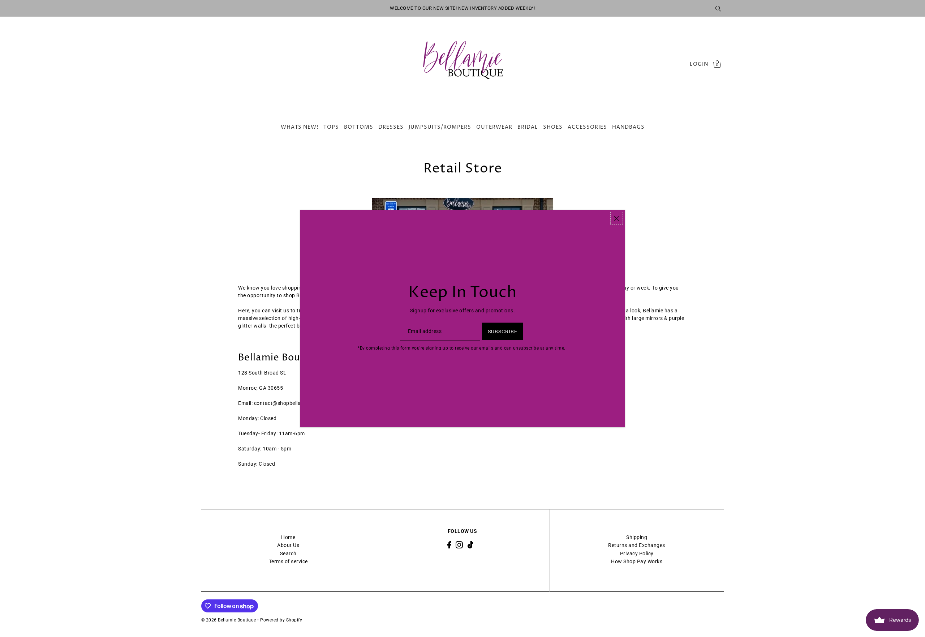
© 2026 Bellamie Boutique (228, 620)
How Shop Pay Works (636, 561)
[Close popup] (616, 218)
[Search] (718, 8)
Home (288, 537)
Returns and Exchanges (636, 545)
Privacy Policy (637, 553)
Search (288, 553)
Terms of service (288, 561)
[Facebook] (449, 544)
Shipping (636, 537)
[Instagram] (459, 544)
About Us (288, 545)
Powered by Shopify (281, 620)
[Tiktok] (470, 544)
